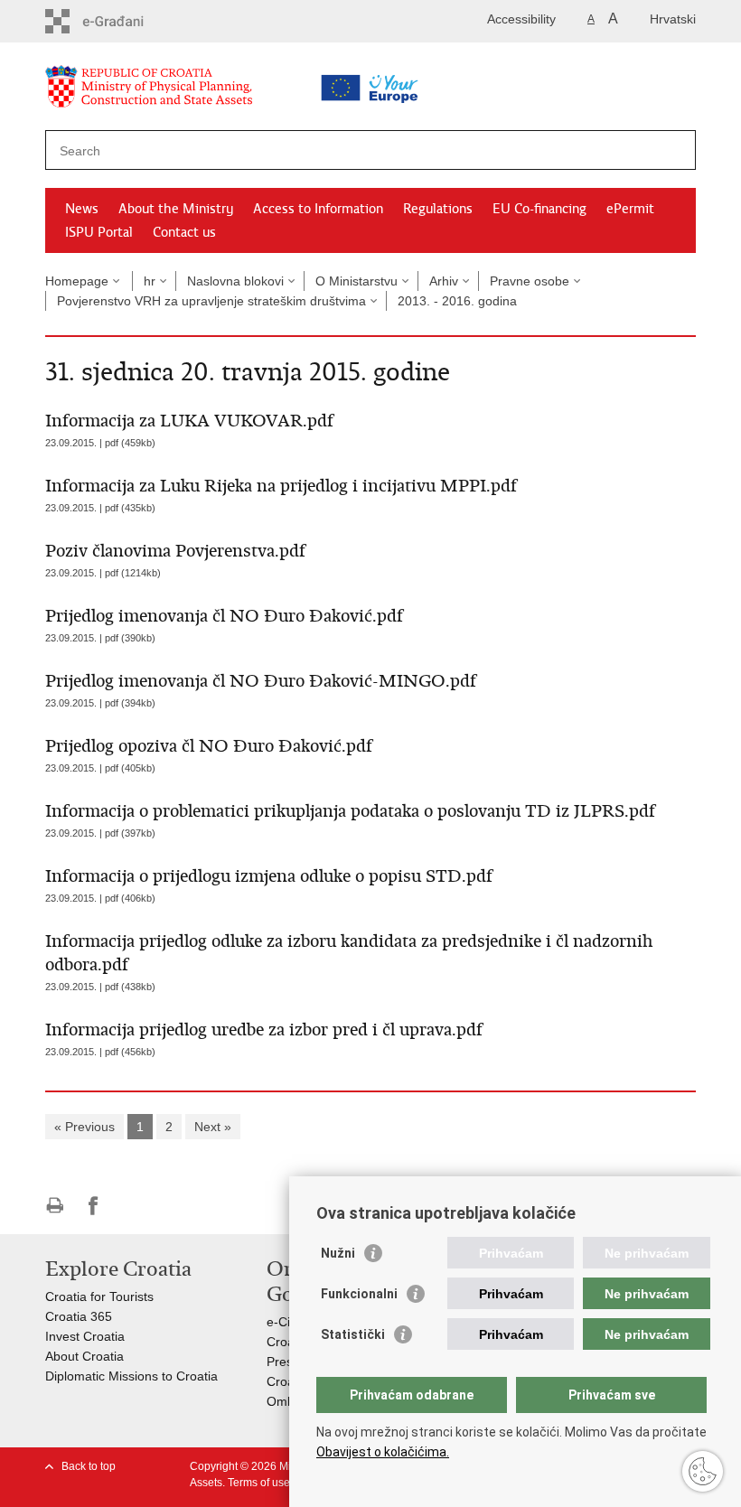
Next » (212, 1126)
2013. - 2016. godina (457, 301)
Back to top (88, 1466)
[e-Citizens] (122, 21)
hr (149, 281)
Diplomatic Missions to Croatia (131, 1376)
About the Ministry (175, 209)
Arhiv (443, 281)
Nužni (338, 1253)
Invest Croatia (85, 1336)
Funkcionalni (359, 1294)
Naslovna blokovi (235, 281)
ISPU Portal (99, 232)
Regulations (438, 209)
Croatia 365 (78, 1316)
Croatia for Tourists (99, 1296)
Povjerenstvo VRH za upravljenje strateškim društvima (211, 301)
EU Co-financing (539, 209)
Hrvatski (673, 19)
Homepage (76, 281)
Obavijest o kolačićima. (382, 1452)
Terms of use (259, 1482)
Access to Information (318, 209)
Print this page (54, 1205)
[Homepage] (194, 90)
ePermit (630, 209)
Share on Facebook (93, 1205)
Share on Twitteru (132, 1205)
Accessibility (521, 19)
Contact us (184, 232)
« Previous (84, 1126)
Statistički (353, 1334)
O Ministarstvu (356, 281)
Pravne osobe (529, 281)
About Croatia (84, 1356)
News (81, 209)
